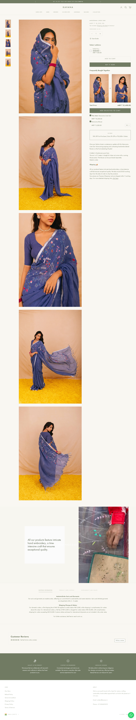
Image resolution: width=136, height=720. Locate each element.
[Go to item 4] (8, 53)
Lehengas (77, 12)
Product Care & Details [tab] (66, 590)
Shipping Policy (9, 701)
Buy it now (110, 65)
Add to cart (110, 59)
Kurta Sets (39, 12)
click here (115, 178)
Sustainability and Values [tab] (89, 590)
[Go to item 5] (8, 62)
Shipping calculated (102, 26)
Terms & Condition (10, 698)
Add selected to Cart (110, 111)
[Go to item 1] (8, 24)
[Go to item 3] (8, 43)
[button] (94, 38)
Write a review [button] (120, 640)
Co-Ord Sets (66, 12)
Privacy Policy (9, 704)
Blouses (86, 12)
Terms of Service (10, 708)
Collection (96, 12)
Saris (47, 12)
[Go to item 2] (8, 33)
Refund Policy (9, 694)
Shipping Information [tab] (45, 590)
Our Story (7, 691)
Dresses (55, 12)
